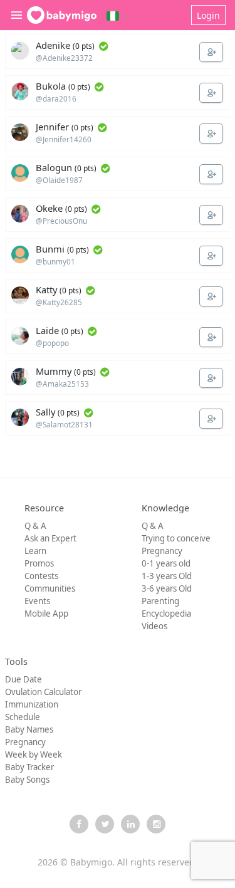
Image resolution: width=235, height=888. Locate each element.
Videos (154, 626)
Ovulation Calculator (43, 691)
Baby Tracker (29, 767)
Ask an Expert (50, 538)
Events (37, 601)
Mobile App (46, 613)
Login (208, 15)
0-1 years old (166, 563)
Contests (41, 576)
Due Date (23, 679)
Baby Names (29, 729)
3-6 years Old (167, 588)
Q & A (35, 525)
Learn (35, 550)
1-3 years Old (167, 576)
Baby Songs (27, 779)
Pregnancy (162, 550)
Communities (49, 588)
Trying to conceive (176, 538)
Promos (39, 563)
